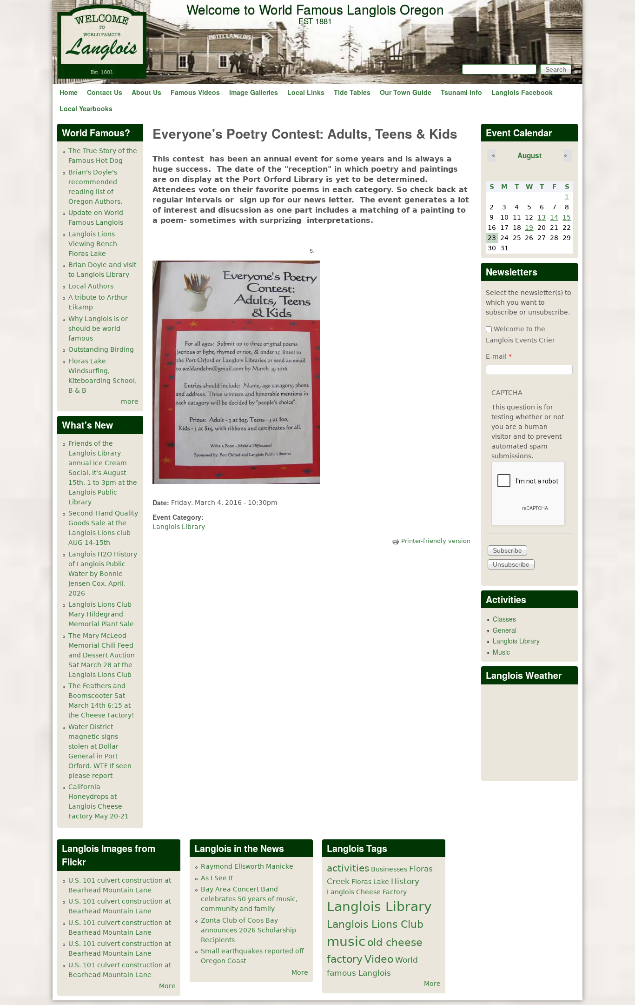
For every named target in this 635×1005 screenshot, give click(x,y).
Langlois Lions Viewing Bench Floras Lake (92, 243)
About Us (146, 92)
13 (541, 217)
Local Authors (90, 286)
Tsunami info (461, 92)
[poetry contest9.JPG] (236, 481)
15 (566, 217)
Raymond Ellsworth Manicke (247, 866)
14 (554, 217)
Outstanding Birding (101, 349)
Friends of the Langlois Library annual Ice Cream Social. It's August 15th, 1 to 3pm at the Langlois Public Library (102, 473)
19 (529, 227)
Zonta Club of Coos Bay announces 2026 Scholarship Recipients (248, 930)
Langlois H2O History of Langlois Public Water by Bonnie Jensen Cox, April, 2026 (102, 573)
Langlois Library (178, 526)
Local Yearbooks (86, 108)
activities (348, 868)
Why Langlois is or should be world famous (98, 328)
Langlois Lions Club (375, 924)
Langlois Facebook (522, 92)
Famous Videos (195, 92)
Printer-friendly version (435, 540)
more (130, 401)
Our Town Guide (405, 92)
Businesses (389, 869)
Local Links (305, 92)
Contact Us (104, 92)
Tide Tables (352, 92)
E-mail (499, 356)
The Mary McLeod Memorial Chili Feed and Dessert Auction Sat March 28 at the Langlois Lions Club (101, 655)
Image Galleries (253, 92)
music (346, 941)
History (405, 881)
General (504, 630)
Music (501, 652)
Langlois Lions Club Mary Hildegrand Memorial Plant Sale (101, 614)
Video (378, 959)
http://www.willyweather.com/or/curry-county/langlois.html (530, 766)
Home (69, 92)
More (167, 986)
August (529, 155)
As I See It (217, 878)
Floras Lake (370, 881)
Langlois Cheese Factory (367, 892)
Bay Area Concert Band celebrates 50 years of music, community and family (249, 898)
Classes (504, 618)
